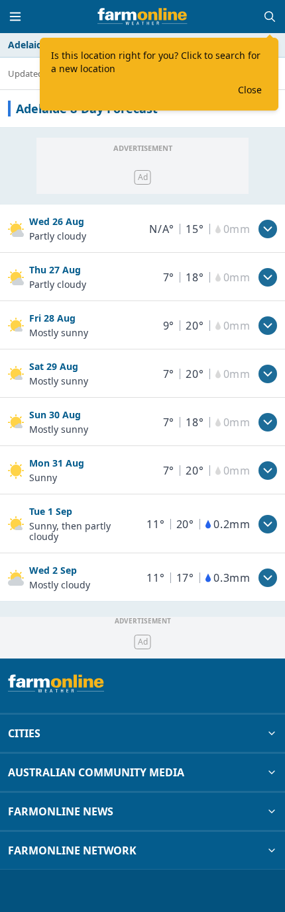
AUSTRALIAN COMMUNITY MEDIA (96, 772)
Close (250, 89)
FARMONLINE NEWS (60, 811)
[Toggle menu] (15, 16)
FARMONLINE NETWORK (72, 850)
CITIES (24, 733)
